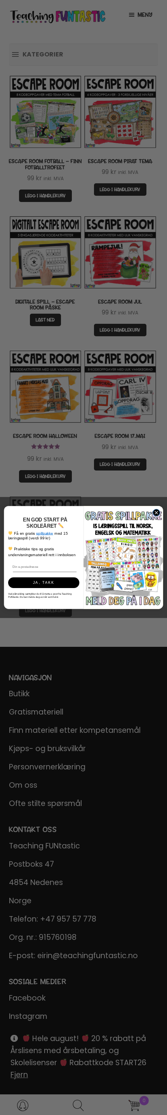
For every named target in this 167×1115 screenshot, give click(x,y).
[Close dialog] (156, 512)
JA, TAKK (44, 583)
